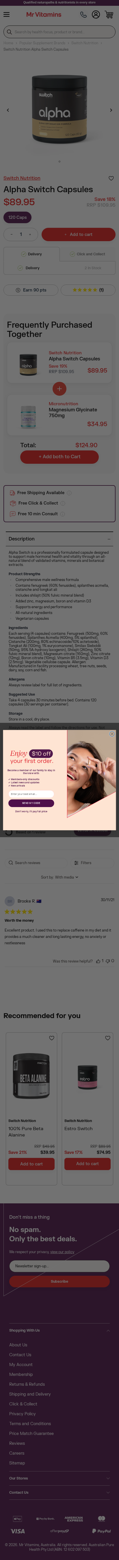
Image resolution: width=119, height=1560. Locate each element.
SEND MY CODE (31, 803)
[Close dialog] (112, 733)
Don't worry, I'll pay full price (31, 811)
